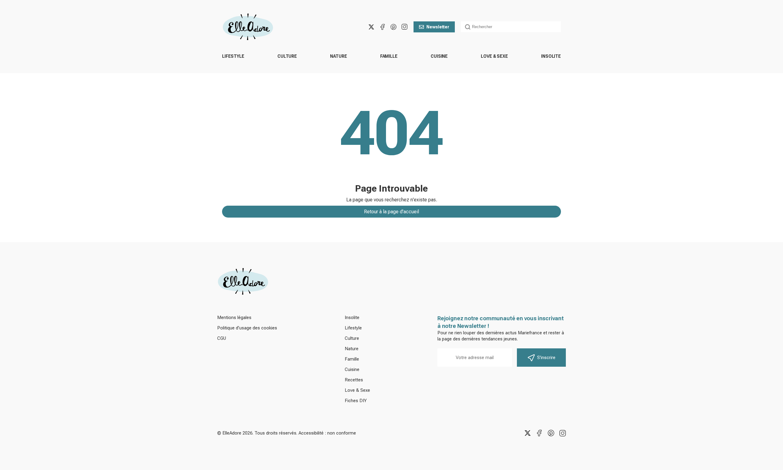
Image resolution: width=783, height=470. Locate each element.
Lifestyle (233, 56)
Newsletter (437, 26)
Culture (287, 56)
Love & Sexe (494, 56)
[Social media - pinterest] (393, 27)
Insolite (551, 56)
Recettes (354, 380)
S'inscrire (546, 357)
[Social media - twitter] (371, 27)
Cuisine (439, 56)
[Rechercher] (467, 27)
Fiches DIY (356, 400)
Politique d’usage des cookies (247, 328)
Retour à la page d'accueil (391, 212)
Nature (338, 56)
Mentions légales (234, 317)
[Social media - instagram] (404, 27)
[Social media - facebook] (382, 27)
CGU (221, 338)
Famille (389, 56)
